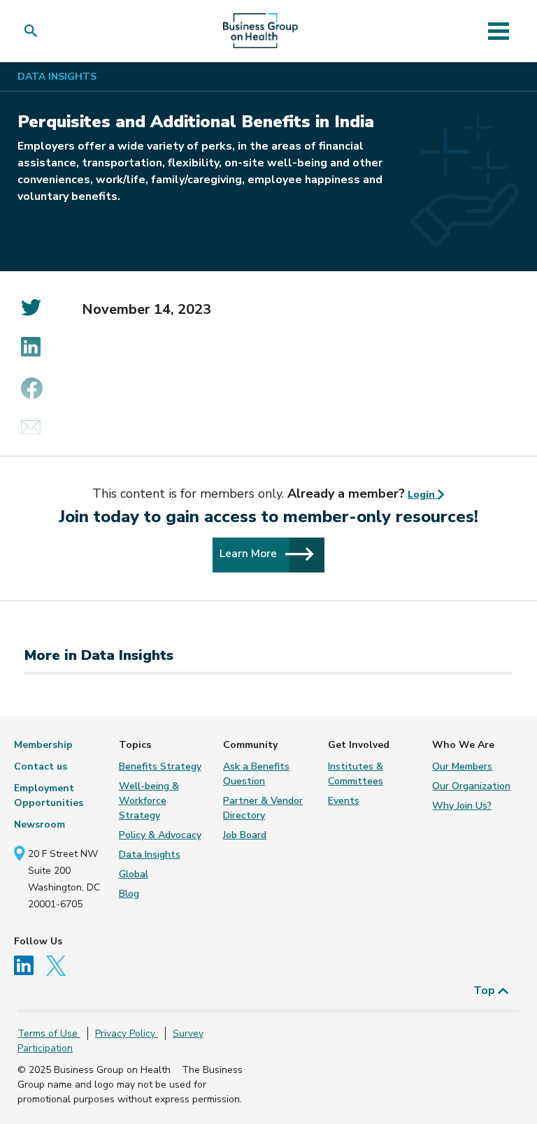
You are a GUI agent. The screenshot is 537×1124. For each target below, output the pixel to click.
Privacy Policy (126, 1033)
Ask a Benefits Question (256, 774)
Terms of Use (48, 1033)
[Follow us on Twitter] (59, 964)
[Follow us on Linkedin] (28, 964)
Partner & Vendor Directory (263, 808)
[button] (33, 31)
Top (485, 990)
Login (423, 494)
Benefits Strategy (160, 766)
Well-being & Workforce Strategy (149, 800)
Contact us (40, 766)
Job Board (244, 835)
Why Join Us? (462, 805)
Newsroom (39, 824)
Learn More (250, 553)
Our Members (462, 766)
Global (133, 874)
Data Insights (56, 76)
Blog (129, 893)
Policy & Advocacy (160, 835)
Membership (43, 744)
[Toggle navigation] (498, 30)
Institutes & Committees (355, 774)
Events (343, 800)
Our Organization (471, 786)
